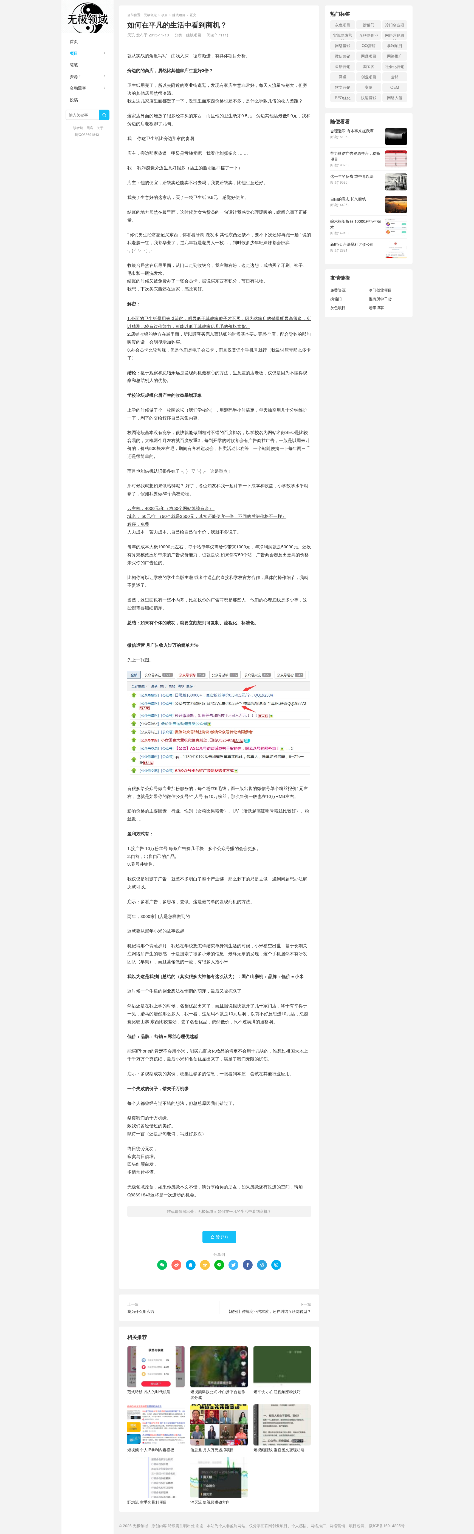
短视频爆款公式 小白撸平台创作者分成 (217, 1394)
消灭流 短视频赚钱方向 (210, 1502)
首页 (74, 41)
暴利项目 (394, 45)
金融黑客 (78, 88)
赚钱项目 (178, 14)
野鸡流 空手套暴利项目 (147, 1502)
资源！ (76, 76)
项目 (74, 53)
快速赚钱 (368, 97)
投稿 (74, 99)
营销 (395, 76)
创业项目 (368, 76)
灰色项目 (342, 24)
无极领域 (87, 16)
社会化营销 (394, 66)
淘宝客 (368, 66)
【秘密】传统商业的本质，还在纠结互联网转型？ (269, 1311)
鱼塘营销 (342, 66)
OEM (394, 87)
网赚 (342, 76)
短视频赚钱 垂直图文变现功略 (278, 1449)
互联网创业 (368, 35)
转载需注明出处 (181, 1525)
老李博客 (376, 307)
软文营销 (342, 87)
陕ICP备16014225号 (387, 1525)
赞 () (219, 1236)
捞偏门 (368, 24)
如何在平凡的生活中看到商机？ (244, 1211)
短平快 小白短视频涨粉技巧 (277, 1391)
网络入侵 (394, 97)
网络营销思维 (394, 36)
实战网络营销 (342, 36)
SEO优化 (343, 97)
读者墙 (78, 127)
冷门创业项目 (394, 25)
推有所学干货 (380, 298)
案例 (369, 87)
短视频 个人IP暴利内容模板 (150, 1449)
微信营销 (342, 56)
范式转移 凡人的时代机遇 (149, 1391)
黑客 (90, 127)
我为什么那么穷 (140, 1311)
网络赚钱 (342, 45)
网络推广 (394, 56)
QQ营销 (369, 45)
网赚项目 (368, 56)
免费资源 (338, 290)
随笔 (74, 64)
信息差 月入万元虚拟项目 (212, 1449)
